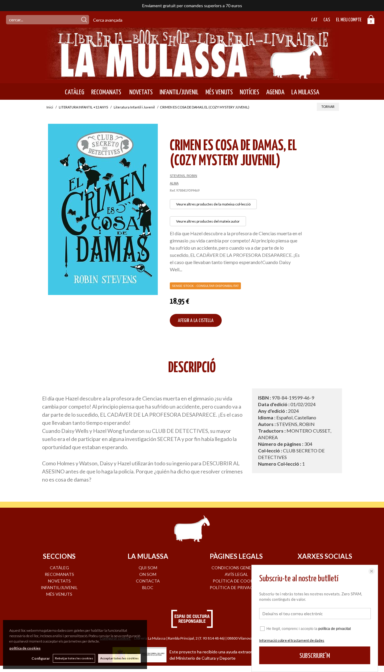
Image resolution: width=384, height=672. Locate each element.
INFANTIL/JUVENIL (179, 92)
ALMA (174, 183)
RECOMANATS (106, 92)
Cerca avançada (107, 20)
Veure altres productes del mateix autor (208, 221)
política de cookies (24, 648)
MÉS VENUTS (219, 92)
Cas (326, 20)
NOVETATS (140, 92)
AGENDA (275, 92)
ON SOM (147, 574)
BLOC (147, 587)
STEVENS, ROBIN (183, 176)
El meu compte (349, 20)
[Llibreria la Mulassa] (192, 76)
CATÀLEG (74, 92)
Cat (314, 20)
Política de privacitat (236, 587)
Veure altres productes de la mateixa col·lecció (213, 204)
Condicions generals (236, 567)
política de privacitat (334, 629)
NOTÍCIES (249, 92)
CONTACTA (148, 580)
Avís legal (236, 574)
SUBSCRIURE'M (314, 655)
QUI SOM (148, 567)
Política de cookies (236, 580)
